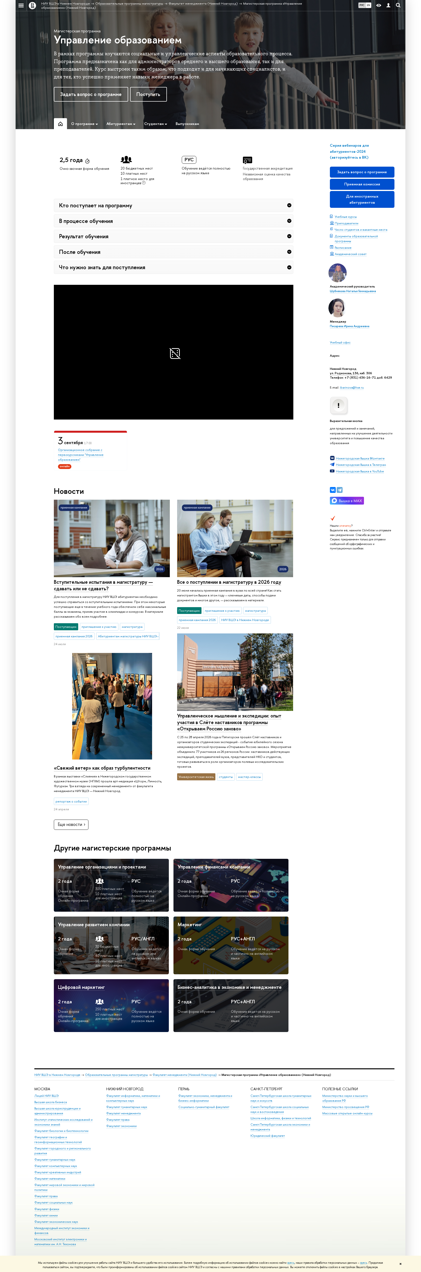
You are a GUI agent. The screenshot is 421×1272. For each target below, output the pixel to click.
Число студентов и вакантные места (361, 229)
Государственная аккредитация (268, 168)
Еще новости (70, 824)
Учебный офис (340, 342)
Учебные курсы (346, 216)
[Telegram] (340, 490)
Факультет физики (46, 1209)
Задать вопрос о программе (91, 94)
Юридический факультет (267, 1136)
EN (368, 5)
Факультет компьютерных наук (55, 1166)
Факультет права (45, 1196)
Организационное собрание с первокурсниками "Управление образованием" (81, 455)
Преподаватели (346, 223)
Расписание (343, 247)
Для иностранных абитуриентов (362, 199)
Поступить (148, 94)
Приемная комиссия (362, 184)
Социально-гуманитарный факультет (203, 1107)
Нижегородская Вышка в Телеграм (361, 464)
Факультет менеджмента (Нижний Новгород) (185, 1075)
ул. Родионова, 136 (344, 373)
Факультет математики (49, 1178)
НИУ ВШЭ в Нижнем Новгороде (57, 1075)
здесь (290, 1263)
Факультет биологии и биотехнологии (61, 1131)
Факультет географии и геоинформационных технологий (58, 1139)
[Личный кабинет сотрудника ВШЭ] (388, 5)
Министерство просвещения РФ (345, 1107)
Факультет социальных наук (53, 1202)
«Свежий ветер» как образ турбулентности (102, 768)
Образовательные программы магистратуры (116, 1075)
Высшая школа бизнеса (50, 1102)
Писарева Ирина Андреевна (349, 326)
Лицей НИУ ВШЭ (46, 1096)
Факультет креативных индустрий (57, 1172)
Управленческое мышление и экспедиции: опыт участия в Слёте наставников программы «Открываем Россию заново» (229, 722)
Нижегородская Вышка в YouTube (360, 471)
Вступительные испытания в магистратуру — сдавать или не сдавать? (103, 585)
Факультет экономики (121, 1126)
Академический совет (351, 254)
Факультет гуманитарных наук (54, 1159)
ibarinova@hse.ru (352, 387)
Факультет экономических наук (56, 1222)
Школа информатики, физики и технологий (280, 1118)
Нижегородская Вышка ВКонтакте (360, 458)
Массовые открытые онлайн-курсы (347, 1113)
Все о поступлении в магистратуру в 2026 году (229, 582)
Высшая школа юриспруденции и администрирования (57, 1110)
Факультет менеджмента (123, 1113)
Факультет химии (46, 1215)
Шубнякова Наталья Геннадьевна (353, 291)
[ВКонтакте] (333, 490)
